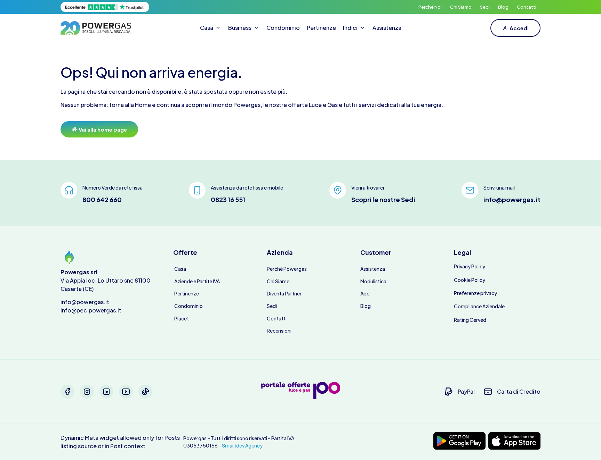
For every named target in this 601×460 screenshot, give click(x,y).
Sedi (485, 7)
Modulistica (373, 281)
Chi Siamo (461, 7)
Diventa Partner (284, 293)
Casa (180, 269)
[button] (211, 28)
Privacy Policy (469, 266)
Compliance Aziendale (479, 306)
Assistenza (372, 269)
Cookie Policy (469, 280)
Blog (503, 7)
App (365, 293)
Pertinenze (186, 293)
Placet (181, 318)
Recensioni (279, 330)
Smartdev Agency (242, 445)
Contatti (526, 7)
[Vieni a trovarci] (337, 190)
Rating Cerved (470, 320)
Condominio (188, 306)
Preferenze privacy (475, 293)
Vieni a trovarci (367, 187)
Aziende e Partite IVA (197, 281)
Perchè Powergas (287, 269)
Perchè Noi (430, 7)
